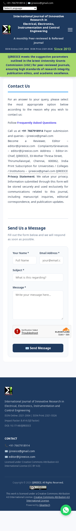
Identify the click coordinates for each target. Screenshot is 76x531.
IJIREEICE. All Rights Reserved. (48, 482)
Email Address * (49, 253)
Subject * (18, 270)
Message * (19, 287)
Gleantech (44, 505)
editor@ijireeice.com (22, 457)
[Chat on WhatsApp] (65, 510)
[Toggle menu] (70, 29)
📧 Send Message (38, 348)
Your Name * (21, 253)
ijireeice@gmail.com (22, 451)
